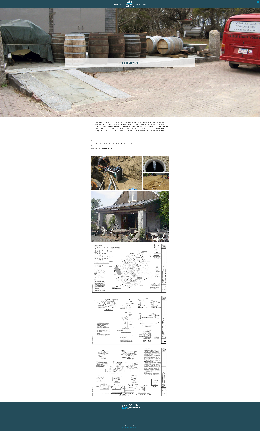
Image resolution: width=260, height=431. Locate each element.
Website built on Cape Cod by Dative (130, 427)
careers (138, 4)
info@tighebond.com (135, 413)
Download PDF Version (95, 399)
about (121, 4)
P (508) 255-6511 (123, 413)
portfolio (115, 4)
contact (145, 4)
